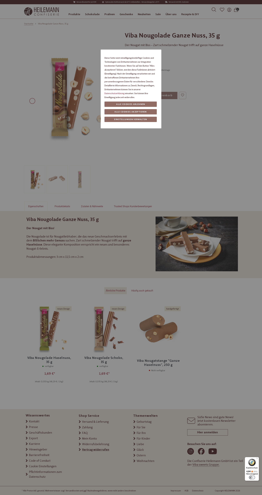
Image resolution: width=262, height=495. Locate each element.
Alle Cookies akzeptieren (130, 112)
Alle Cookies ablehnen (130, 104)
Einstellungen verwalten (130, 119)
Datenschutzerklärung (114, 93)
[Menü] (257, 459)
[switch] (252, 477)
